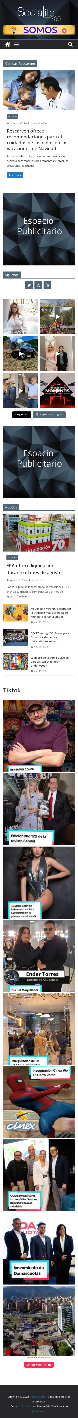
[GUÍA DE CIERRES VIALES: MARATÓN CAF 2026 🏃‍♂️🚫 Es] (57, 316)
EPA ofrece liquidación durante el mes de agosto (34, 568)
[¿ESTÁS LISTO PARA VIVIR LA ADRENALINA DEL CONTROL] (20, 353)
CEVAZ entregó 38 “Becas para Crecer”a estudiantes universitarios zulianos (50, 637)
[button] (39, 736)
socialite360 (40, 123)
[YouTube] (47, 285)
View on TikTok (41, 1364)
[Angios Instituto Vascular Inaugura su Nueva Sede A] (20, 390)
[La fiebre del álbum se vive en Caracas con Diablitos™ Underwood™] (15, 664)
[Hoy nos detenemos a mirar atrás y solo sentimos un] (57, 390)
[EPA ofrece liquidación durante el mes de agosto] (39, 533)
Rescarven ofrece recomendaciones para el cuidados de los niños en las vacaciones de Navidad (37, 140)
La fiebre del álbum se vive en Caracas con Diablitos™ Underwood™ (50, 661)
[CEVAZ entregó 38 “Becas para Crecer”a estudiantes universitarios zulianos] (15, 640)
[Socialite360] (7, 44)
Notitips (12, 116)
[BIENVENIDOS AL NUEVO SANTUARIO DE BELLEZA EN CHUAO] (20, 316)
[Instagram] (38, 285)
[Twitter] (29, 285)
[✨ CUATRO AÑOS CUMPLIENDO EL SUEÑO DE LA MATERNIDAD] (57, 353)
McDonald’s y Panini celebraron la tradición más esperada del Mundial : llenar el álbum (51, 612)
